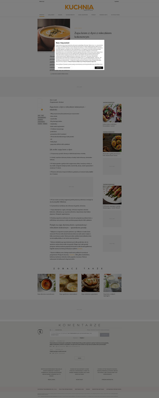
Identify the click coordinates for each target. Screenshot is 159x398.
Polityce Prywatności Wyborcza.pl (75, 61)
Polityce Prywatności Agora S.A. (89, 61)
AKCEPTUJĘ (99, 67)
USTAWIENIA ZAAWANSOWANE (64, 67)
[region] (79, 55)
